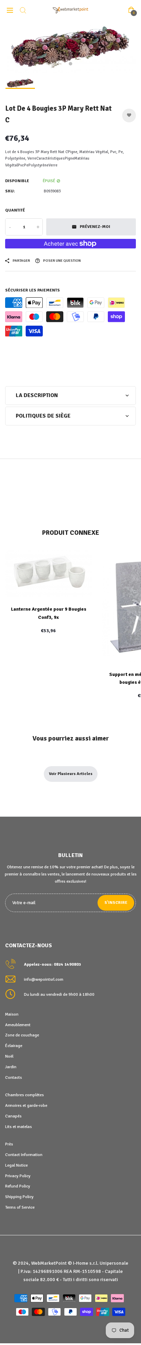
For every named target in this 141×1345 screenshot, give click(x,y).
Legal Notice (16, 1165)
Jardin (10, 1067)
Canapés (13, 1116)
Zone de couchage (22, 1035)
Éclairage (13, 1045)
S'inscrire (115, 902)
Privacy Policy (17, 1176)
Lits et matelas (18, 1126)
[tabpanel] (70, 47)
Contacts (13, 1077)
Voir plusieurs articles (70, 773)
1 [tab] (70, 63)
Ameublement (17, 1025)
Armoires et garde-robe (26, 1105)
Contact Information (23, 1154)
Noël (9, 1056)
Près (9, 1144)
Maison (11, 1014)
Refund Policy (17, 1186)
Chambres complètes (24, 1095)
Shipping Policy (19, 1196)
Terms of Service (20, 1207)
